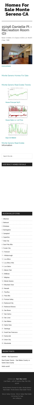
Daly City (6, 241)
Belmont (6, 222)
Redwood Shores (10, 307)
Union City (7, 340)
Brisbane (6, 226)
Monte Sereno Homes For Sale (15, 75)
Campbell (6, 233)
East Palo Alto (8, 244)
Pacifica (6, 292)
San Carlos (7, 314)
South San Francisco (11, 332)
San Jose (7, 318)
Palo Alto (7, 296)
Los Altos (7, 259)
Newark (6, 288)
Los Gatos (7, 266)
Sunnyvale (7, 336)
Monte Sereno (9, 281)
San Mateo (7, 321)
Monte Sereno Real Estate (13, 143)
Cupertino (6, 237)
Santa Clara (8, 325)
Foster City (7, 248)
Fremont (7, 252)
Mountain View (9, 285)
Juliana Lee (11, 379)
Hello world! (6, 366)
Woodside (7, 343)
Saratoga (7, 329)
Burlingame (7, 230)
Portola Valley (8, 299)
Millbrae (7, 274)
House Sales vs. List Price (14, 120)
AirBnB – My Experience (10, 357)
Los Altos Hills (9, 263)
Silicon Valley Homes (8, 394)
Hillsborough (8, 255)
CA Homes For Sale (17, 396)
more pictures (6, 66)
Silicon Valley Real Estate (23, 394)
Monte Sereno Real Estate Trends (16, 85)
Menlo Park (8, 270)
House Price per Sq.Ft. (12, 102)
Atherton (6, 219)
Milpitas (7, 277)
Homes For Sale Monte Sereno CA (17, 9)
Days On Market (10, 138)
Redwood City (8, 303)
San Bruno (7, 310)
